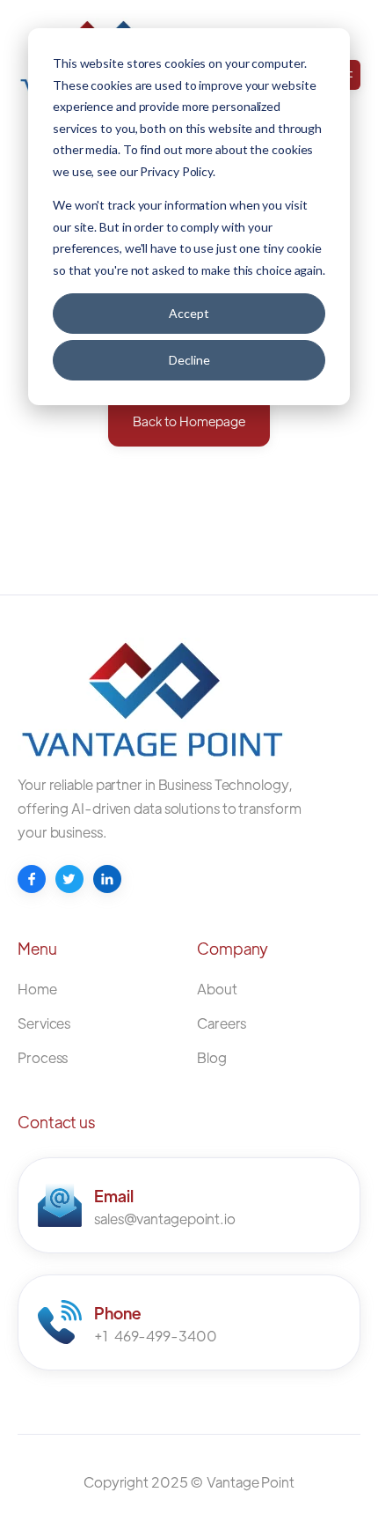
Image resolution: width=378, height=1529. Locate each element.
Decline (189, 359)
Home (37, 988)
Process (43, 1057)
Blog (212, 1057)
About (217, 988)
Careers (221, 1023)
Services (44, 1023)
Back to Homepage (189, 420)
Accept (189, 313)
